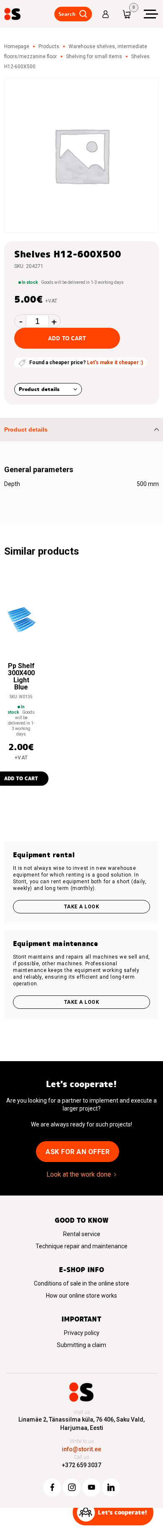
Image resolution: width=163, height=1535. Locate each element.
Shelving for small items (94, 56)
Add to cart (67, 338)
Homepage (16, 46)
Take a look (81, 907)
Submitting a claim (81, 1345)
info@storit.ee (81, 1449)
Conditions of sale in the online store (81, 1283)
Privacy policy (81, 1332)
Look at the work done (78, 1174)
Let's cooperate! (122, 1512)
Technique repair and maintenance (81, 1246)
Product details (39, 389)
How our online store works (81, 1295)
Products (48, 46)
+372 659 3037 (81, 1465)
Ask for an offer (78, 1152)
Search (67, 14)
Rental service (81, 1234)
